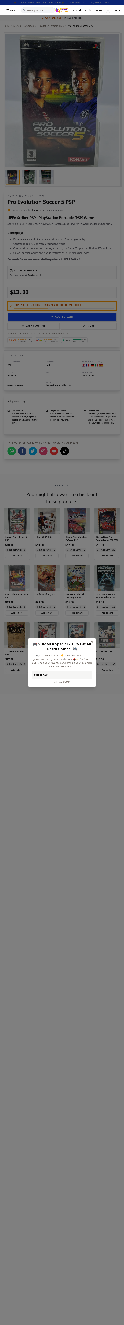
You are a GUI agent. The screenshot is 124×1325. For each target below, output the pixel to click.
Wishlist (88, 10)
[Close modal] (91, 641)
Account (98, 10)
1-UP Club (77, 10)
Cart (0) (117, 10)
